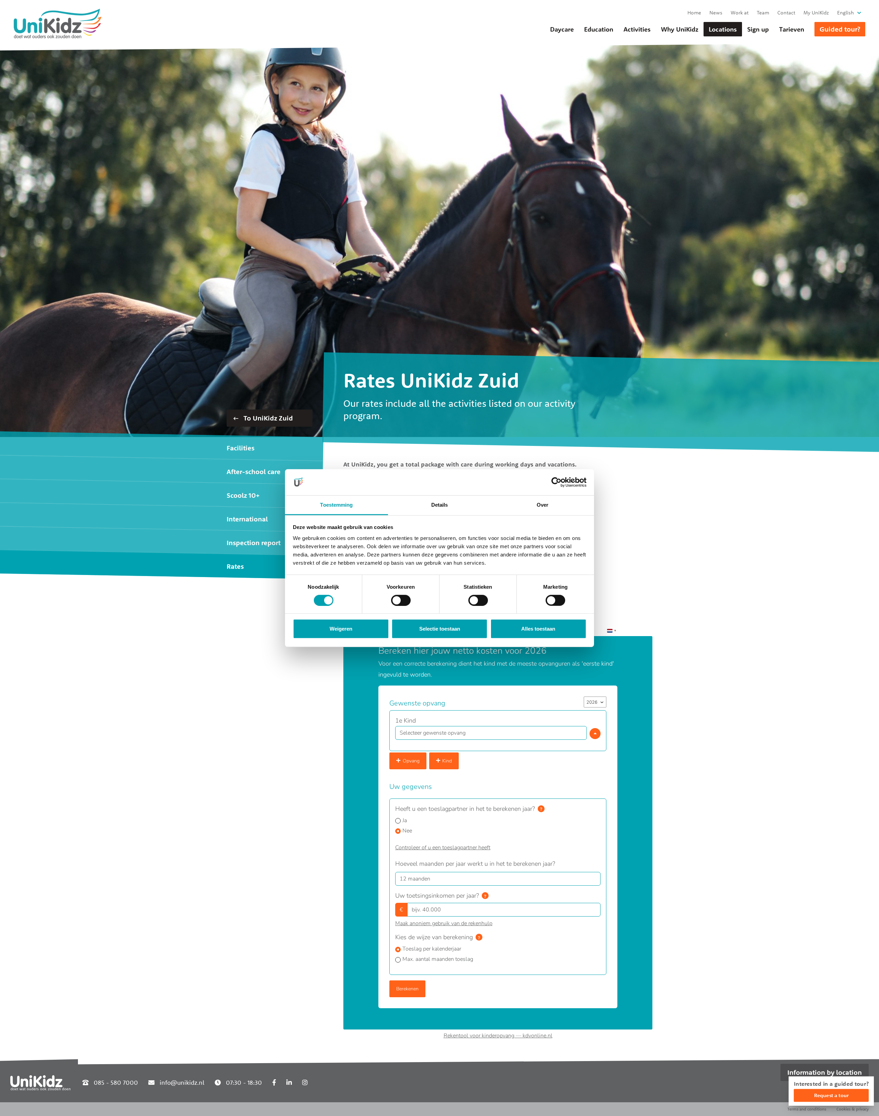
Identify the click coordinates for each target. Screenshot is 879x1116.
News (715, 12)
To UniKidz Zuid (267, 418)
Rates (235, 566)
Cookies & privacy (852, 1109)
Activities (637, 29)
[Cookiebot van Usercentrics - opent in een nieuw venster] (556, 482)
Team (763, 12)
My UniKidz (816, 12)
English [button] (845, 12)
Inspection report (254, 542)
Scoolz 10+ (243, 495)
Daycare (562, 29)
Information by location (824, 1072)
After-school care (254, 471)
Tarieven (791, 29)
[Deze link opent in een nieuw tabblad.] (274, 1082)
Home (694, 12)
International (247, 519)
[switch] (401, 600)
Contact (786, 12)
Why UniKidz (679, 29)
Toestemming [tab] (336, 505)
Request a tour (831, 1095)
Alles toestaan (538, 629)
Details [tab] (439, 505)
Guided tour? (840, 29)
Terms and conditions (806, 1109)
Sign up (758, 29)
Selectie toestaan (439, 629)
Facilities (240, 448)
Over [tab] (542, 505)
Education (598, 29)
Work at (740, 12)
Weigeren (341, 629)
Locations (723, 29)
